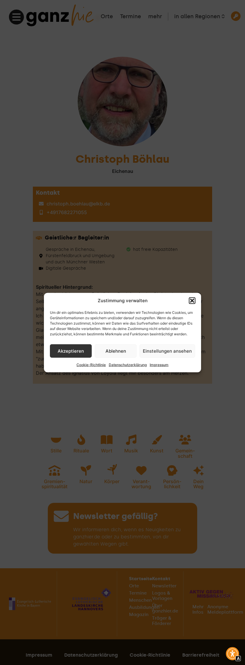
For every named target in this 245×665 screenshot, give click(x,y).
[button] (192, 301)
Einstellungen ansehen (167, 351)
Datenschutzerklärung (128, 365)
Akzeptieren (71, 351)
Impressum (159, 365)
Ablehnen (115, 351)
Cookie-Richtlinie (91, 365)
